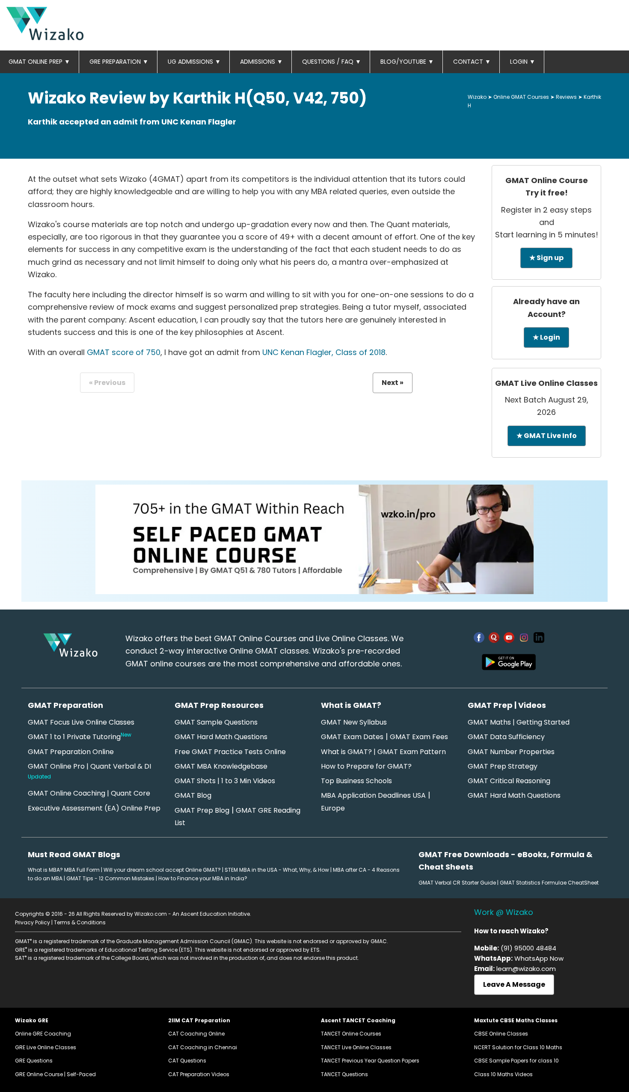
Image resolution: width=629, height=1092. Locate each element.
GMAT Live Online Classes (546, 383)
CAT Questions (187, 1060)
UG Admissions (194, 61)
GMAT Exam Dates (352, 737)
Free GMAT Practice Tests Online (230, 752)
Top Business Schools (356, 781)
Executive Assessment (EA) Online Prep (94, 808)
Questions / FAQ (331, 61)
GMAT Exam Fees (419, 737)
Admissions (261, 61)
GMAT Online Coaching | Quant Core (89, 793)
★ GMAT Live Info (546, 436)
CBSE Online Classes (501, 1033)
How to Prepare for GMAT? (366, 766)
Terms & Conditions (80, 922)
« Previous (107, 383)
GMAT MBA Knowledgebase (221, 766)
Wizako (477, 97)
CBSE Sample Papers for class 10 (516, 1060)
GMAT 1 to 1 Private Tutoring (79, 737)
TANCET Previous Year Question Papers (370, 1060)
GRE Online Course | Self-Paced (55, 1074)
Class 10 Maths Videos (503, 1074)
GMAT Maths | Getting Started (519, 722)
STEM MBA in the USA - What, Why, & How (277, 869)
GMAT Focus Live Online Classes (81, 722)
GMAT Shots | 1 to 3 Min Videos (225, 781)
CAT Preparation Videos (198, 1074)
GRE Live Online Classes (45, 1047)
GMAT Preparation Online (71, 752)
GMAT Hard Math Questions (221, 737)
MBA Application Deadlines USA (373, 795)
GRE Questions (34, 1060)
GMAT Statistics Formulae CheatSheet (549, 882)
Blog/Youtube (407, 61)
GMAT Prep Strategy (502, 766)
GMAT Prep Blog (202, 810)
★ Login (546, 337)
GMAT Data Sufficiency (506, 737)
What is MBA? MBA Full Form (64, 869)
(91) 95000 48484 (528, 948)
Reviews (566, 97)
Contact (472, 61)
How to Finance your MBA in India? (202, 878)
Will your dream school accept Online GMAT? (162, 869)
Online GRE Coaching (43, 1033)
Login (522, 61)
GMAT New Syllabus (354, 722)
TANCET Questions (344, 1074)
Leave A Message (514, 984)
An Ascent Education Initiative (211, 913)
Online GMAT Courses (521, 97)
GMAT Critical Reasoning (509, 781)
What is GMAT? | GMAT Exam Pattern (383, 752)
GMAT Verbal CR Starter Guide (457, 882)
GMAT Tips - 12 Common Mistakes (110, 878)
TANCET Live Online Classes (356, 1047)
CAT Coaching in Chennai (202, 1047)
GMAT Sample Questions (216, 722)
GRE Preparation (118, 61)
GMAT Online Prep (39, 61)
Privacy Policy (32, 922)
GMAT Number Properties (511, 752)
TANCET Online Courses (351, 1033)
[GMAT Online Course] (314, 591)
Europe (333, 808)
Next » (393, 383)
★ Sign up (546, 258)
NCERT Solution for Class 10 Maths (518, 1047)
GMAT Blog (193, 795)
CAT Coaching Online (196, 1033)
